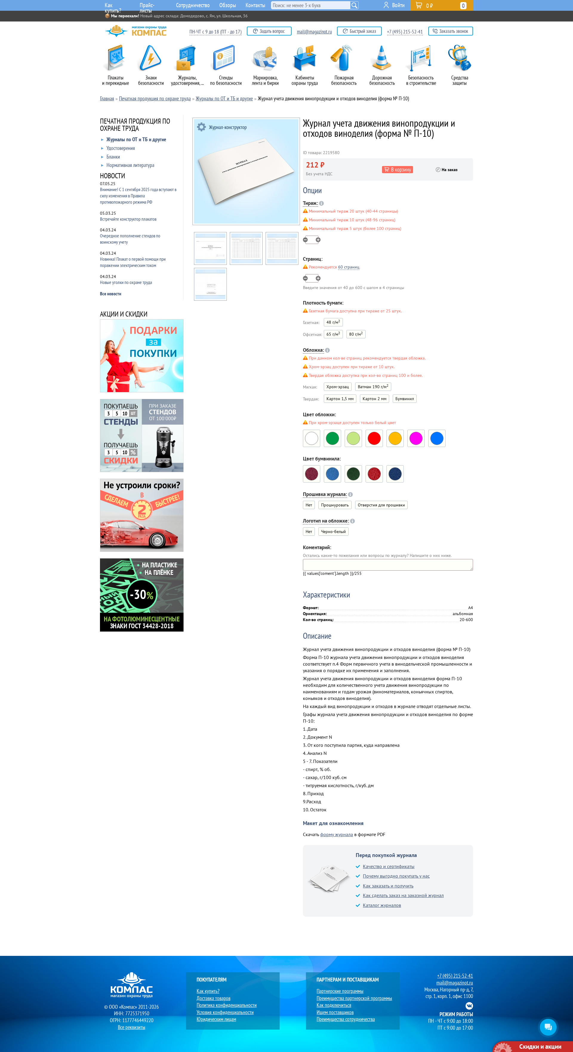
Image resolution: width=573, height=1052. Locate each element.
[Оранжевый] (395, 438)
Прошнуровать (335, 505)
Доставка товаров (213, 998)
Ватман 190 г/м (373, 386)
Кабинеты (305, 80)
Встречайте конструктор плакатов (128, 219)
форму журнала (336, 834)
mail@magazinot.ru (314, 31)
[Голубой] (437, 438)
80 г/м (356, 334)
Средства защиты (459, 80)
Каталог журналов (382, 905)
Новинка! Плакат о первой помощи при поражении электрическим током (133, 262)
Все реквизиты (131, 1027)
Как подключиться (334, 1005)
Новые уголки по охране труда (126, 282)
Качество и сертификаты (389, 866)
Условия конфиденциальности (225, 1012)
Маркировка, (265, 80)
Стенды (226, 80)
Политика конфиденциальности (227, 1005)
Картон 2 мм (374, 398)
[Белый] (311, 438)
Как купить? (113, 6)
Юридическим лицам (216, 1019)
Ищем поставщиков (335, 1012)
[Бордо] (311, 474)
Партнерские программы (340, 991)
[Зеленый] (332, 438)
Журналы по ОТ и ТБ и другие (136, 139)
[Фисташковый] (353, 438)
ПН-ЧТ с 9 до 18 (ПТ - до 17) (215, 31)
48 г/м (333, 322)
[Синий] (395, 474)
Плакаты (115, 80)
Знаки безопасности (151, 80)
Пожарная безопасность (344, 80)
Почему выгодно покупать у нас (396, 876)
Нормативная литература (130, 165)
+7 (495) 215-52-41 (405, 31)
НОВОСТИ (112, 176)
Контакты (255, 5)
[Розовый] (416, 438)
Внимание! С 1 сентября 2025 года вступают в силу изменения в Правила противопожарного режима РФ (138, 195)
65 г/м (333, 334)
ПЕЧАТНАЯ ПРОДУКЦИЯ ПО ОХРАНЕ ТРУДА (135, 125)
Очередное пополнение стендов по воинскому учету (130, 239)
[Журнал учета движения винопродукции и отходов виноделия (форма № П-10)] (246, 171)
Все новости (110, 294)
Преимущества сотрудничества (346, 1019)
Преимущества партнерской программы (354, 998)
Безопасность (421, 80)
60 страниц (348, 267)
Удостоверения (121, 148)
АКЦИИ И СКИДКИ (123, 315)
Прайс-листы (147, 6)
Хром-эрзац (337, 386)
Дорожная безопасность (382, 80)
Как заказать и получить (388, 886)
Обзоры (227, 5)
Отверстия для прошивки (381, 505)
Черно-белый (333, 531)
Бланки (113, 157)
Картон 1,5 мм (340, 398)
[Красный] (374, 438)
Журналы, (187, 80)
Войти (398, 5)
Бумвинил (404, 398)
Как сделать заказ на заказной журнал (403, 895)
